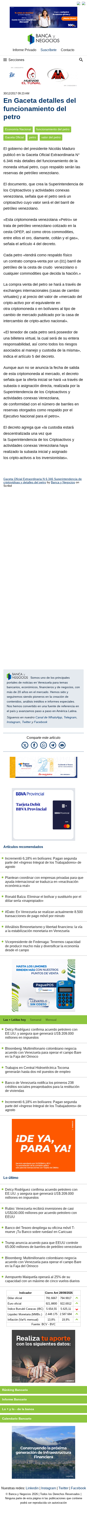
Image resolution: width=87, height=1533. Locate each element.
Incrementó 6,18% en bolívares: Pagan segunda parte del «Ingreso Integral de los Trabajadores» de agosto (43, 862)
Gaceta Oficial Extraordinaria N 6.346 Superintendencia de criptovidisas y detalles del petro (42, 480)
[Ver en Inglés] (78, 3)
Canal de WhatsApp (48, 717)
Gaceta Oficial (14, 137)
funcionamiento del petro (52, 129)
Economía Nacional (18, 129)
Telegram (70, 717)
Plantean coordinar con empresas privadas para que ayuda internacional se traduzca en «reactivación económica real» (44, 881)
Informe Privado (24, 50)
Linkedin (32, 1488)
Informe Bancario (14, 1399)
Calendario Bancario (16, 1418)
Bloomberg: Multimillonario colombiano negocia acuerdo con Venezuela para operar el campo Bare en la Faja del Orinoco (43, 1052)
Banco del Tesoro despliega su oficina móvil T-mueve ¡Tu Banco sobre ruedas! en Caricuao (40, 1230)
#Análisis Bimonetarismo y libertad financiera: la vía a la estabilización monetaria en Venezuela (43, 929)
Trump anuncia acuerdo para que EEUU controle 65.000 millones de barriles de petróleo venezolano (43, 1245)
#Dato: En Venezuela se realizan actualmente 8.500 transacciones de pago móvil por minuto (44, 914)
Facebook (40, 722)
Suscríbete (49, 50)
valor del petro (51, 137)
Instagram (13, 722)
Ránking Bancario (15, 1390)
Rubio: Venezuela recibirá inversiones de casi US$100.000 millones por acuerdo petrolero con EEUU (41, 1212)
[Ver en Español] (83, 3)
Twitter (26, 722)
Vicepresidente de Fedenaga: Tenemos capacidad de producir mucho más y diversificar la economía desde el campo (42, 946)
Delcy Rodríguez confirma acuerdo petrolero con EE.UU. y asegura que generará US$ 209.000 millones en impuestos (41, 1033)
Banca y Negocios (63, 482)
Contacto (67, 50)
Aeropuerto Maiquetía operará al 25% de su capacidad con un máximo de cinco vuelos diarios (42, 1279)
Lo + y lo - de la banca (18, 1409)
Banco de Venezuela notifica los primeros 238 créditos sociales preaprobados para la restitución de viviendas (42, 1087)
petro (32, 137)
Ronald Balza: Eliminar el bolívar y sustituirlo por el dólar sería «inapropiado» (43, 898)
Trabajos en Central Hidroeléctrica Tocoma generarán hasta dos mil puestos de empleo (38, 1070)
